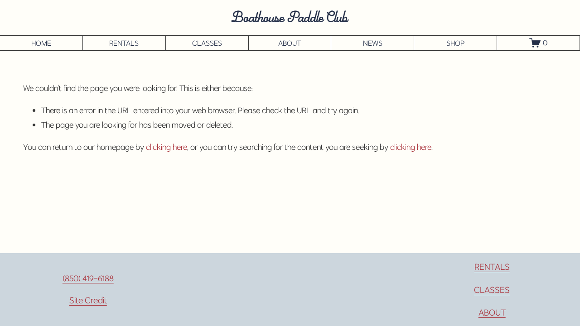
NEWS (372, 43)
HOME (41, 43)
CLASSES (207, 43)
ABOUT (289, 43)
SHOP (455, 43)
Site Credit (88, 300)
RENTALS (124, 43)
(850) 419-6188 (88, 278)
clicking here (166, 147)
